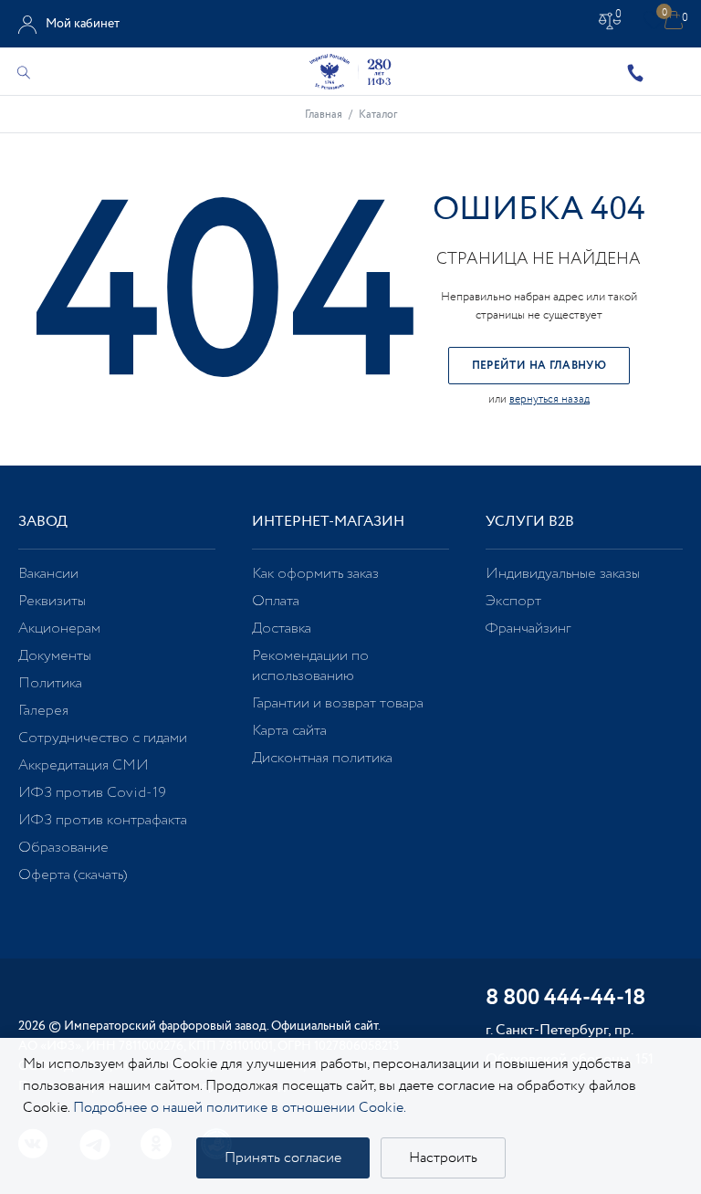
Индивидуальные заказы (563, 573)
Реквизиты (52, 601)
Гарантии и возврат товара (338, 703)
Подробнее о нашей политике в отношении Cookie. (239, 1107)
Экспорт (513, 601)
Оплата (275, 601)
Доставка (281, 628)
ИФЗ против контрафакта (102, 820)
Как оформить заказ (315, 573)
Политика (50, 683)
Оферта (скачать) (72, 874)
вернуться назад (549, 399)
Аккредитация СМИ (83, 765)
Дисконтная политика (322, 758)
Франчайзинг (528, 628)
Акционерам (59, 628)
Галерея (43, 710)
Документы (54, 655)
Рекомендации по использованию (310, 665)
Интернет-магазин (328, 521)
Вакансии (48, 573)
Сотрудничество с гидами (102, 738)
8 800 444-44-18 (565, 999)
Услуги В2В (530, 521)
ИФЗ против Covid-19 (92, 792)
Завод (43, 521)
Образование (63, 847)
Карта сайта (289, 730)
